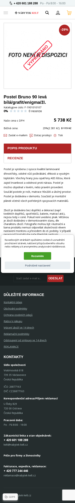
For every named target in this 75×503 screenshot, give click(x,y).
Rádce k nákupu (13, 321)
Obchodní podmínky (15, 308)
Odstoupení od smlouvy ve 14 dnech (25, 340)
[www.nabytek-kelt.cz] (27, 12)
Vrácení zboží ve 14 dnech (19, 327)
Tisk (60, 135)
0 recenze (35, 111)
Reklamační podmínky (16, 334)
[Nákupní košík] (69, 12)
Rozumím (37, 256)
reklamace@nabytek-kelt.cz (20, 475)
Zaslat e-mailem (17, 135)
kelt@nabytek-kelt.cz (16, 444)
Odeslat (55, 278)
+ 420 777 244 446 (16, 471)
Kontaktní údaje (13, 302)
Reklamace (11, 346)
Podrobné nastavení (37, 265)
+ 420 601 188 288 (26, 3)
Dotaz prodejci (43, 135)
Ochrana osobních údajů (18, 315)
